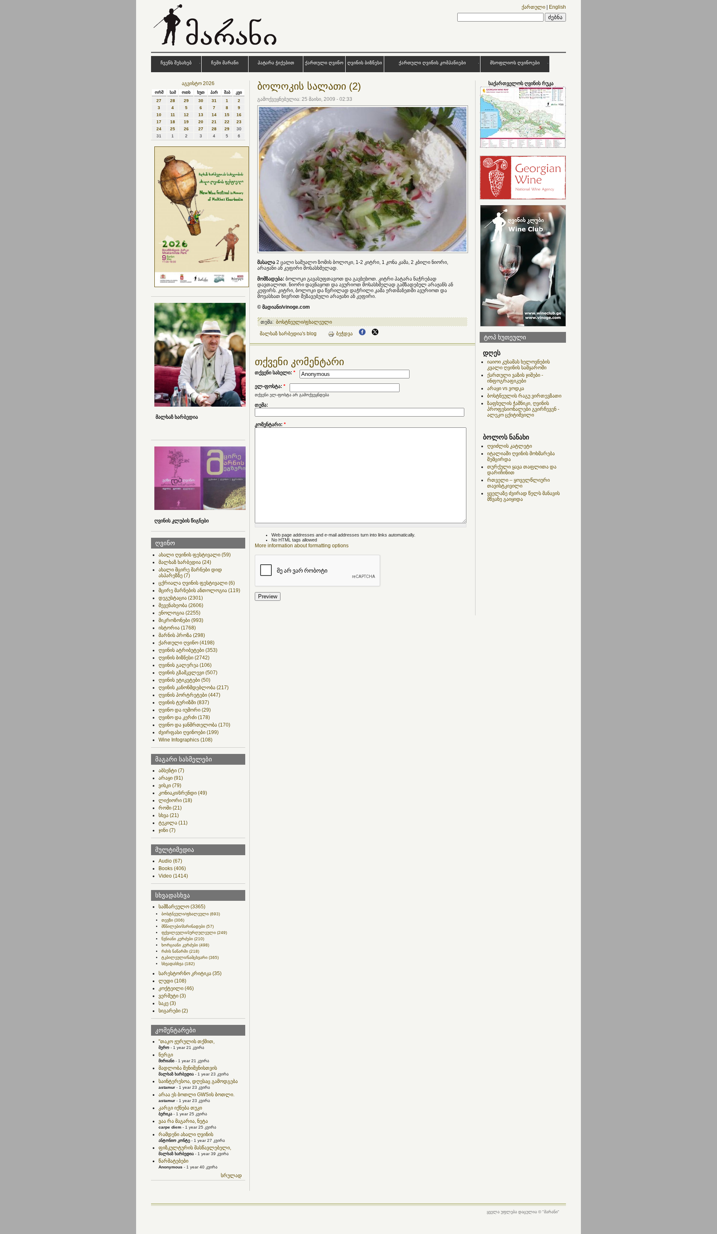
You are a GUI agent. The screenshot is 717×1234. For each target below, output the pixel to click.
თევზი (172, 920)
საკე (167, 1003)
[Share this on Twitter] (375, 334)
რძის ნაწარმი (180, 951)
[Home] (216, 47)
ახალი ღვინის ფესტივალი (195, 555)
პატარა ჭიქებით (276, 62)
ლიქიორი (175, 800)
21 (214, 121)
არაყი (171, 778)
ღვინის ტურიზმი (184, 702)
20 (200, 121)
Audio (170, 861)
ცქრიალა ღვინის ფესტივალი (197, 583)
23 (239, 121)
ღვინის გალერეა (185, 665)
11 (173, 114)
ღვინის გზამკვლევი (188, 673)
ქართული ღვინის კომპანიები (432, 62)
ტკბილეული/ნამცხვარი (190, 957)
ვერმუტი (172, 996)
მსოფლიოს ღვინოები (515, 62)
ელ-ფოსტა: (270, 386)
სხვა (169, 815)
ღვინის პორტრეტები (189, 695)
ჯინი (167, 830)
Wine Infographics (185, 740)
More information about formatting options (302, 546)
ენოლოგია (179, 613)
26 (186, 129)
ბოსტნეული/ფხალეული (190, 914)
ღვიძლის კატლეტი (509, 446)
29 (186, 100)
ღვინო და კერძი (184, 717)
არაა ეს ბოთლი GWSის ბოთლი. (196, 1094)
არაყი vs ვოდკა (505, 388)
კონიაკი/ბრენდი (183, 793)
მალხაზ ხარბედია (185, 562)
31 (214, 100)
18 (172, 121)
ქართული (533, 7)
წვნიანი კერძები (182, 938)
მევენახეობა (181, 605)
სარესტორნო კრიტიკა (190, 973)
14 (214, 114)
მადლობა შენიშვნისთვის (188, 1068)
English (557, 7)
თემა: (261, 405)
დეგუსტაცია (181, 598)
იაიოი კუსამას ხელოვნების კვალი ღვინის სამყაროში (518, 365)
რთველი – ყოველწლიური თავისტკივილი (518, 483)
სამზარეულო (182, 907)
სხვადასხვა (178, 963)
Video (173, 876)
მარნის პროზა (182, 635)
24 (158, 129)
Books (172, 868)
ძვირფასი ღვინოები (189, 732)
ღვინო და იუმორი (185, 710)
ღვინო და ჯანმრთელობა (194, 725)
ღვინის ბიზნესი (364, 62)
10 (158, 114)
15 (226, 114)
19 (186, 121)
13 (200, 114)
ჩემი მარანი (225, 62)
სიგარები (173, 1011)
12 (186, 114)
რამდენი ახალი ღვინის (186, 1134)
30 (200, 100)
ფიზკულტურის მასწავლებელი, (195, 1148)
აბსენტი (171, 770)
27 (158, 100)
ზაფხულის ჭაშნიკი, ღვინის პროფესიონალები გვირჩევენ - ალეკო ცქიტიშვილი (523, 409)
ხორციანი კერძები (185, 945)
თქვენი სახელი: (275, 373)
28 (172, 100)
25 (172, 129)
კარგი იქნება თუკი (180, 1108)
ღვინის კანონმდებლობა (194, 687)
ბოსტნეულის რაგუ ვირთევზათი (524, 396)
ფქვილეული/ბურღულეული (194, 932)
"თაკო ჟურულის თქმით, (187, 1041)
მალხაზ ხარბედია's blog (288, 334)
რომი (170, 808)
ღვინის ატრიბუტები (188, 650)
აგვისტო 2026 (198, 83)
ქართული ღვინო (324, 62)
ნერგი (166, 1055)
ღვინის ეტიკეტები (184, 680)
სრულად (231, 1175)
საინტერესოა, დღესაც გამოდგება (198, 1081)
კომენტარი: (270, 424)
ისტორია (177, 628)
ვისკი (170, 785)
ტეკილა (173, 823)
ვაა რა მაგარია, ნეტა (183, 1121)
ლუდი (172, 981)
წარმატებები (173, 1161)
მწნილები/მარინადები (187, 926)
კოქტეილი (176, 988)
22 (226, 121)
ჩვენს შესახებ (176, 62)
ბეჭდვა (344, 334)
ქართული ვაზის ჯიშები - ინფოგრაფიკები (515, 378)
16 (239, 114)
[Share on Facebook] (362, 334)
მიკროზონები (181, 620)
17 (158, 121)
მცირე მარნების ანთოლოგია (199, 590)
